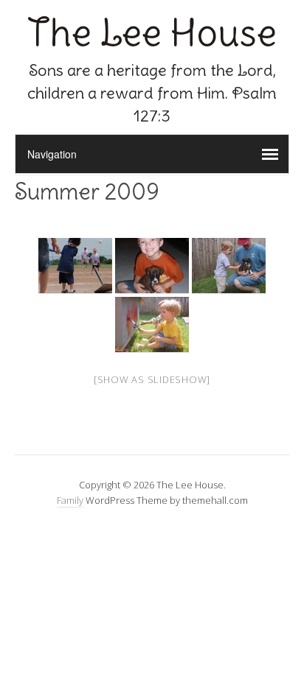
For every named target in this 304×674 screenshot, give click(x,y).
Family (70, 500)
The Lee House (152, 33)
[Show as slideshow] (152, 379)
